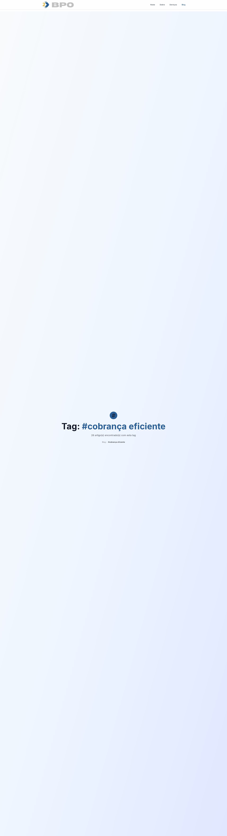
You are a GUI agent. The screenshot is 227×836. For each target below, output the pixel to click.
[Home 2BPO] (58, 4)
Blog (183, 5)
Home (152, 5)
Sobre (162, 5)
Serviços (173, 5)
